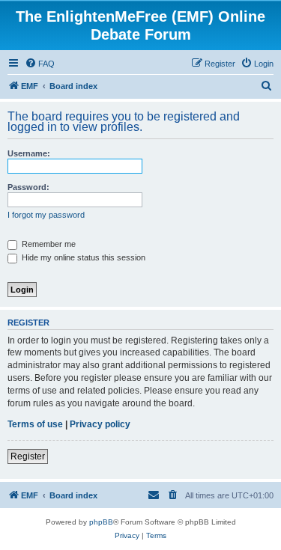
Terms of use (35, 424)
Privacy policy (100, 424)
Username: (28, 153)
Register (27, 456)
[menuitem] (40, 64)
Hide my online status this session (82, 257)
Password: (28, 187)
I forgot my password (46, 214)
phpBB (101, 522)
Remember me (47, 243)
